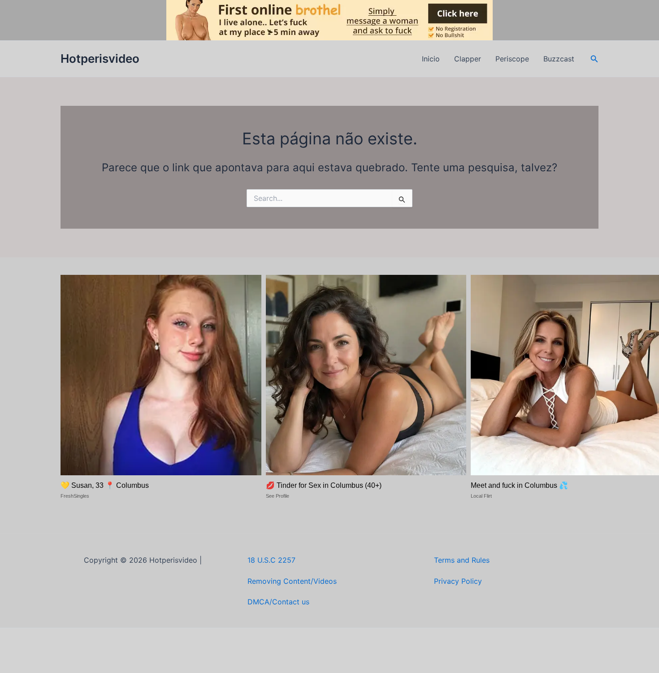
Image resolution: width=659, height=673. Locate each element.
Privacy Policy (458, 581)
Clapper (467, 58)
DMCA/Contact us (278, 601)
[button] (594, 59)
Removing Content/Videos (292, 581)
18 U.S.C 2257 (271, 560)
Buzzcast (558, 58)
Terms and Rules (462, 560)
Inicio (431, 58)
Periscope (512, 58)
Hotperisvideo (100, 58)
